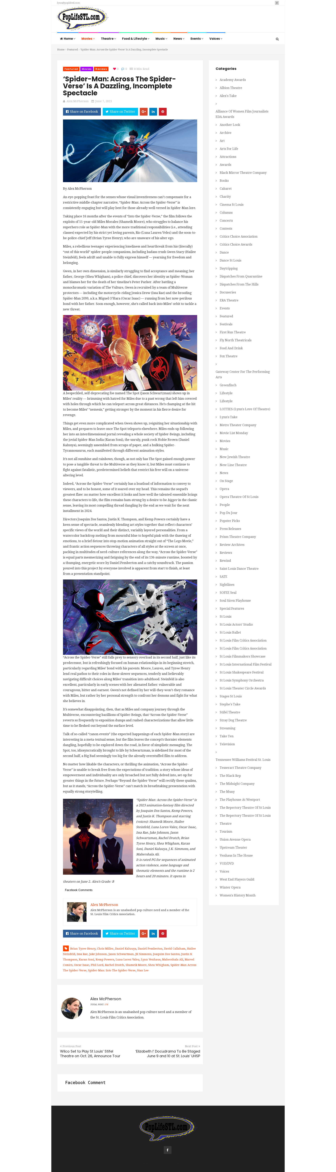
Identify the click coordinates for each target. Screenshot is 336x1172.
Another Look (230, 125)
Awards (225, 165)
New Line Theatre (233, 465)
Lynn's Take (228, 417)
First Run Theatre (233, 332)
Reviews (101, 69)
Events (196, 39)
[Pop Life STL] (82, 19)
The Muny (227, 792)
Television (227, 744)
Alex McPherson (77, 101)
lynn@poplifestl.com (68, 3)
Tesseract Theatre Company (240, 768)
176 (106, 1004)
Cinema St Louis (231, 204)
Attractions (228, 157)
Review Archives (232, 545)
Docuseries (228, 292)
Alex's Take (228, 96)
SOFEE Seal (228, 592)
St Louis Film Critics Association (243, 640)
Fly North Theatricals (235, 340)
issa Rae (82, 954)
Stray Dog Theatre (233, 720)
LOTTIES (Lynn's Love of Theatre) (245, 409)
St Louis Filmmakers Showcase (242, 656)
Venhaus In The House (236, 855)
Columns (226, 212)
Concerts (226, 220)
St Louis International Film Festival (245, 664)
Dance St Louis (230, 260)
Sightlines (227, 584)
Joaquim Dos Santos (166, 954)
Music (160, 39)
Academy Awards (233, 80)
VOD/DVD (227, 863)
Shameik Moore (136, 965)
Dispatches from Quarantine (241, 276)
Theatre (107, 39)
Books (224, 181)
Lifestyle (226, 393)
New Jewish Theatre (235, 457)
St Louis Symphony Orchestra (242, 680)
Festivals (226, 324)
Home (69, 39)
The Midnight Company (237, 784)
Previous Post (72, 1046)
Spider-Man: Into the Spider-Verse (112, 970)
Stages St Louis (231, 696)
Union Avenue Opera (235, 839)
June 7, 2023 (103, 101)
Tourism (226, 831)
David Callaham (175, 948)
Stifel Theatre (230, 712)
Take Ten (227, 736)
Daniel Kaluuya (125, 948)
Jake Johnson (98, 954)
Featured (72, 49)
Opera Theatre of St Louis (239, 497)
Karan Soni (86, 959)
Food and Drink (231, 348)
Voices (214, 39)
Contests (226, 228)
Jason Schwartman (121, 954)
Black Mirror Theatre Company (243, 173)
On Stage (226, 481)
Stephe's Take (230, 704)
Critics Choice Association (238, 236)
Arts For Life (229, 149)
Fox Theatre (228, 356)
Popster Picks (230, 521)
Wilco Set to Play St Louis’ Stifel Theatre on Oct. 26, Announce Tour (90, 1053)
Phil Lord (97, 965)
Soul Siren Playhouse (235, 600)
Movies (87, 39)
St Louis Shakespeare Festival (241, 672)
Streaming (227, 728)
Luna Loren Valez (127, 959)
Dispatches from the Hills (239, 284)
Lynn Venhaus (151, 959)
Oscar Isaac (81, 965)
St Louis (225, 616)
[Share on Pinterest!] (163, 112)
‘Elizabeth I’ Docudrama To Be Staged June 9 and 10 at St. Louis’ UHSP (167, 1053)
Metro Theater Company (238, 425)
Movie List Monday (234, 433)
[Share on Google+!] (144, 112)
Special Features (232, 608)
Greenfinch (228, 385)
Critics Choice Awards (236, 244)
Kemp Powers (105, 959)
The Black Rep (230, 776)
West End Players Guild (237, 879)
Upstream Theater (233, 847)
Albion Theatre (231, 88)
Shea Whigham (158, 965)
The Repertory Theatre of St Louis (245, 807)
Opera (224, 489)
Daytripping (229, 268)
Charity (225, 196)
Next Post (191, 1046)
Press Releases (230, 529)
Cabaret (226, 189)
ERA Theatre (229, 300)
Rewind (225, 561)
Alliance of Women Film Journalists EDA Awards (242, 114)
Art (222, 141)
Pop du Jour (228, 513)
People (225, 505)
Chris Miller (105, 948)
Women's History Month (238, 895)
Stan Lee (143, 970)
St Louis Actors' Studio (236, 624)
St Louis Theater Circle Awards (243, 688)
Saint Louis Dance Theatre (239, 569)
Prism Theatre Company (238, 537)
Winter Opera (230, 887)
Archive (225, 133)
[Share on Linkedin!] (153, 112)
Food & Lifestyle (135, 39)
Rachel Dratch (114, 965)
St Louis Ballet (230, 632)
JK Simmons (143, 954)
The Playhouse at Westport (240, 800)
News (178, 39)
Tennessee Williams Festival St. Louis (243, 760)
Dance (224, 252)
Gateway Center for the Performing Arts (243, 374)
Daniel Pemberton (150, 948)
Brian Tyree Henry (82, 948)
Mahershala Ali (172, 959)
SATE (223, 577)
